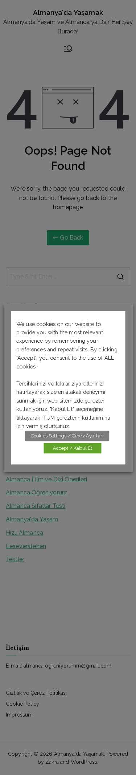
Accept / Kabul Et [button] (72, 448)
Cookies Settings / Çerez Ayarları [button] (67, 436)
